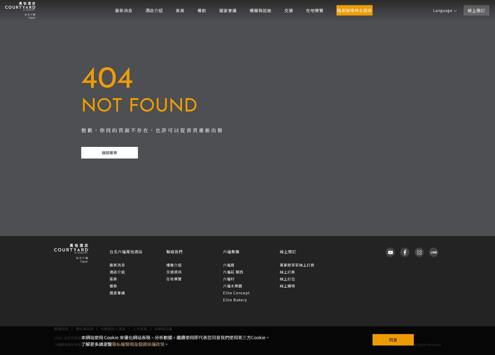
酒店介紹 (154, 10)
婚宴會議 (228, 10)
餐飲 (201, 10)
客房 (180, 10)
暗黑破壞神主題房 (354, 10)
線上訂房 (287, 271)
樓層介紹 (174, 264)
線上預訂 (476, 10)
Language (442, 10)
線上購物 (287, 285)
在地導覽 (315, 10)
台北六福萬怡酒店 (126, 251)
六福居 (229, 264)
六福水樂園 (232, 285)
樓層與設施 (260, 10)
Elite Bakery (235, 299)
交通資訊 (174, 271)
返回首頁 (109, 152)
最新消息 (124, 10)
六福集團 (231, 251)
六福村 (229, 278)
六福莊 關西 (233, 271)
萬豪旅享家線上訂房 (297, 264)
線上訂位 (287, 278)
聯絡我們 (174, 251)
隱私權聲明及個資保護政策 (138, 344)
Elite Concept (236, 292)
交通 (288, 10)
